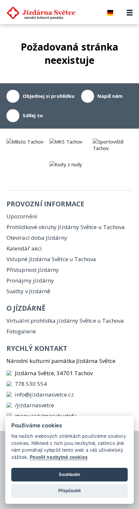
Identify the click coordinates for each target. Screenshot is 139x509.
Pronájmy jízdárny (30, 280)
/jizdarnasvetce (34, 405)
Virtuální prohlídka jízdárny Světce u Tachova (65, 320)
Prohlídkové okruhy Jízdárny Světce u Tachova (65, 227)
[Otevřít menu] (129, 12)
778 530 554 (31, 384)
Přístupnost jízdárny (32, 269)
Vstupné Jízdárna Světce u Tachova (51, 259)
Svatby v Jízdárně (28, 291)
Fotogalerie (21, 331)
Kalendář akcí (24, 248)
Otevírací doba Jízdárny (36, 237)
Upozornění (21, 216)
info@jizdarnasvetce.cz (44, 394)
